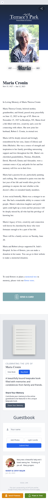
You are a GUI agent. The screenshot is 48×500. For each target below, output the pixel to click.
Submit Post (24, 445)
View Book (11, 372)
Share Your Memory (15, 405)
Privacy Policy (17, 490)
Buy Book (24, 372)
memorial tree (31, 276)
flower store (29, 280)
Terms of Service (30, 490)
